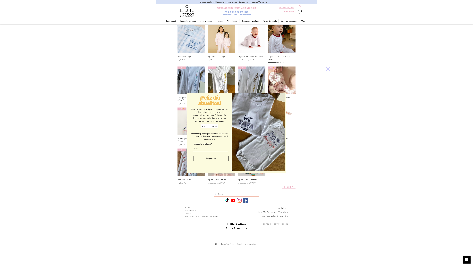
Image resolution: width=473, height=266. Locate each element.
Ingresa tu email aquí (202, 144)
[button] (328, 69)
